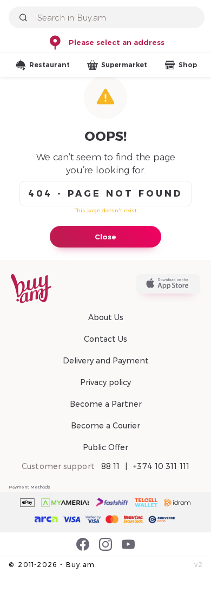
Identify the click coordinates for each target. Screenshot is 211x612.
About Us (105, 317)
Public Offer (105, 447)
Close (105, 236)
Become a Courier (105, 426)
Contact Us (105, 339)
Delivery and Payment (106, 361)
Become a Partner (106, 404)
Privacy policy (105, 382)
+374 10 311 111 (161, 466)
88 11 (110, 466)
